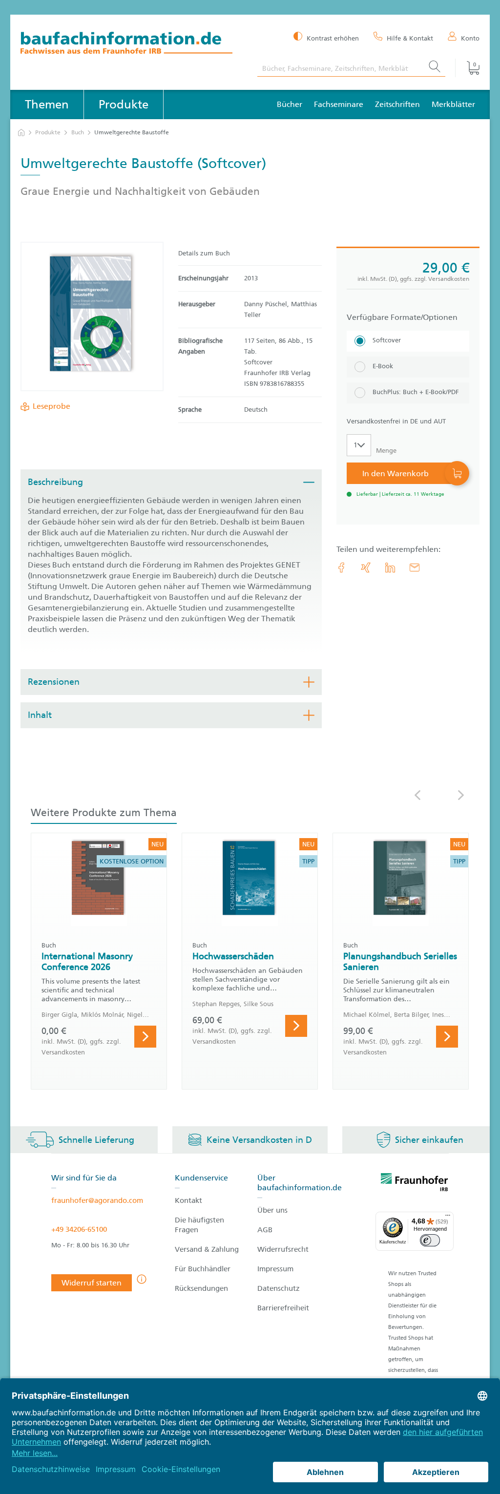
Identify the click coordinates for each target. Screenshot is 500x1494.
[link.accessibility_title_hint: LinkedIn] (390, 567)
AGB (264, 1229)
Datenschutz (278, 1288)
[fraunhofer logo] (414, 1184)
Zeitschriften (397, 104)
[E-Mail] (414, 567)
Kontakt (188, 1200)
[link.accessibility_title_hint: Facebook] (341, 567)
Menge (386, 450)
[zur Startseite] (21, 132)
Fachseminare (338, 104)
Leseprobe (51, 406)
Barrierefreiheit (283, 1308)
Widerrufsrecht (283, 1249)
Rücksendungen (201, 1288)
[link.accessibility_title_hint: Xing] (366, 567)
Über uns (272, 1210)
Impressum (275, 1268)
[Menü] (448, 1217)
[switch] (430, 1240)
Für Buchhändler (202, 1268)
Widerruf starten (92, 1282)
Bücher (289, 104)
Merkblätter (453, 104)
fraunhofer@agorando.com (97, 1200)
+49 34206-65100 (79, 1229)
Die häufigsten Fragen (199, 1225)
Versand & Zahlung (207, 1249)
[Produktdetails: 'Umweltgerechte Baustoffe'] (92, 316)
